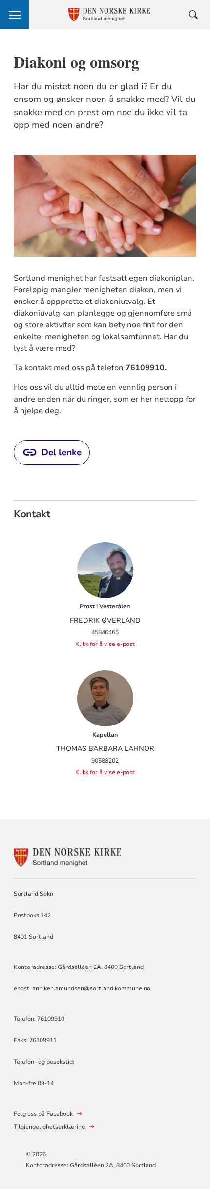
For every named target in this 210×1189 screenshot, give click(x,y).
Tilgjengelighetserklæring (49, 1126)
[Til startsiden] (67, 856)
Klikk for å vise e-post (105, 644)
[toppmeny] (14, 14)
